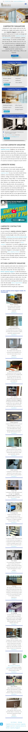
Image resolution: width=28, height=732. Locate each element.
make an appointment (16, 282)
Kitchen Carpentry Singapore (13, 727)
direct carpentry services (13, 251)
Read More (14, 57)
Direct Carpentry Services (18, 726)
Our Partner (14, 722)
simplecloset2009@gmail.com (19, 1)
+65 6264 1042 (7, 1)
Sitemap (20, 722)
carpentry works (5, 173)
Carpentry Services (10, 724)
